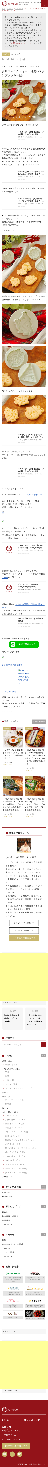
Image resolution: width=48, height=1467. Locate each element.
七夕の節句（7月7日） (15, 1156)
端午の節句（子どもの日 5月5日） (21, 1148)
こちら (5, 577)
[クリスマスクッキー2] (24, 264)
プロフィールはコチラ (24, 923)
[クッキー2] (24, 409)
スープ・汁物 (11, 1084)
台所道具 (6, 1220)
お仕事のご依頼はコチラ (24, 938)
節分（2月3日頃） (13, 1136)
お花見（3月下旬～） (15, 1144)
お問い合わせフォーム (21, 43)
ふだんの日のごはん (11, 1069)
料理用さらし (8, 1197)
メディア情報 (8, 1252)
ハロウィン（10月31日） (16, 1169)
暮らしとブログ (32, 1420)
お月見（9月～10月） (15, 1164)
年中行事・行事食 (10, 1216)
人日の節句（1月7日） (15, 1120)
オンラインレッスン (24, 931)
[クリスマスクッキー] (24, 100)
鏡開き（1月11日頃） (15, 1124)
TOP (3, 8)
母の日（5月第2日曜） (15, 1152)
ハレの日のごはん (10, 1112)
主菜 (7, 1072)
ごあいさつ (7, 1248)
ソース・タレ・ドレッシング (18, 1088)
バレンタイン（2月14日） (17, 1132)
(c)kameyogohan (34, 495)
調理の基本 (7, 1061)
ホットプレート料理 (14, 1100)
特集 (4, 1240)
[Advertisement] (24, 977)
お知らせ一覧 (39, 722)
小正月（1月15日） (14, 1128)
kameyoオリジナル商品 (12, 1244)
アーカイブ (19, 8)
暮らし (5, 1212)
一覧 (43, 1055)
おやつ (5, 1108)
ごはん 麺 (9, 1080)
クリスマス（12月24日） (16, 1173)
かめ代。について (11, 1430)
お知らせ (10, 8)
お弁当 (5, 1092)
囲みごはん (7, 1097)
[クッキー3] (24, 366)
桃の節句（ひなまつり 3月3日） (20, 1140)
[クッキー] (24, 324)
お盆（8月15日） (13, 1160)
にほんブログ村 (9, 692)
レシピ (5, 1420)
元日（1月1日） (12, 1116)
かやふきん (7, 1192)
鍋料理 (8, 1104)
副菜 (7, 1076)
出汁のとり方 (11, 1065)
